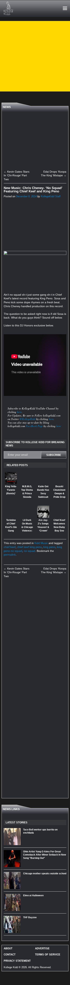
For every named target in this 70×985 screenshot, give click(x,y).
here (19, 412)
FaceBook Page (34, 426)
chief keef (10, 547)
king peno (49, 547)
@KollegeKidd (27, 419)
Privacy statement (17, 960)
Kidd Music (41, 543)
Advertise (42, 948)
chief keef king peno (29, 547)
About (8, 948)
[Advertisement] (35, 56)
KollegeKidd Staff (50, 196)
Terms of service (47, 954)
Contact (10, 954)
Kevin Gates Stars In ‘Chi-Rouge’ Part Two (16, 175)
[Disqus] (35, 636)
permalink (10, 554)
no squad (29, 550)
